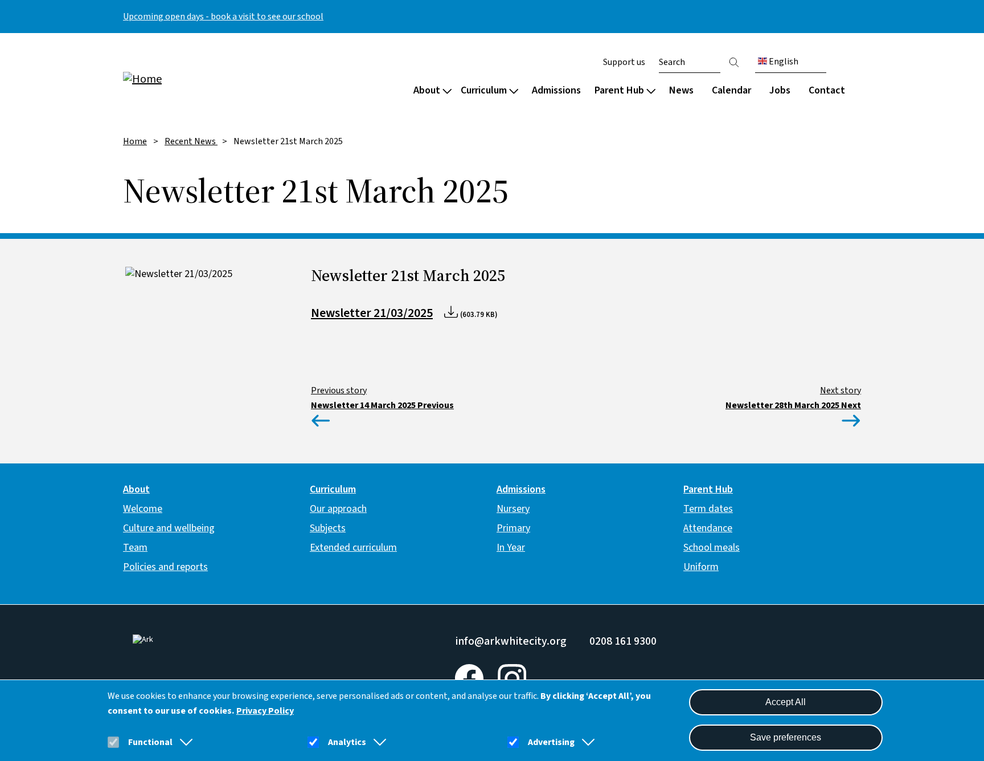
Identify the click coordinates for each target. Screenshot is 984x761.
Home (135, 141)
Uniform (701, 567)
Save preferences (785, 737)
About (426, 90)
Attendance (707, 528)
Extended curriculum (353, 547)
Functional (150, 742)
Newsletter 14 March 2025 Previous (382, 405)
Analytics (347, 742)
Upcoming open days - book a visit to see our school (223, 16)
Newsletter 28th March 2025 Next (793, 405)
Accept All (785, 702)
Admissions (556, 90)
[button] (184, 742)
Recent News (191, 141)
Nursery (513, 509)
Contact (827, 90)
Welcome (142, 509)
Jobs (779, 90)
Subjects (328, 528)
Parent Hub (619, 90)
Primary (513, 528)
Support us (624, 62)
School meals (711, 547)
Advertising (551, 742)
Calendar (731, 90)
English (782, 61)
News (681, 90)
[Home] (196, 78)
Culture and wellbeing (169, 528)
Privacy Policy (265, 711)
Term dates (708, 509)
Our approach (338, 509)
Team (135, 547)
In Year (511, 547)
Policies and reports (165, 567)
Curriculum (484, 90)
